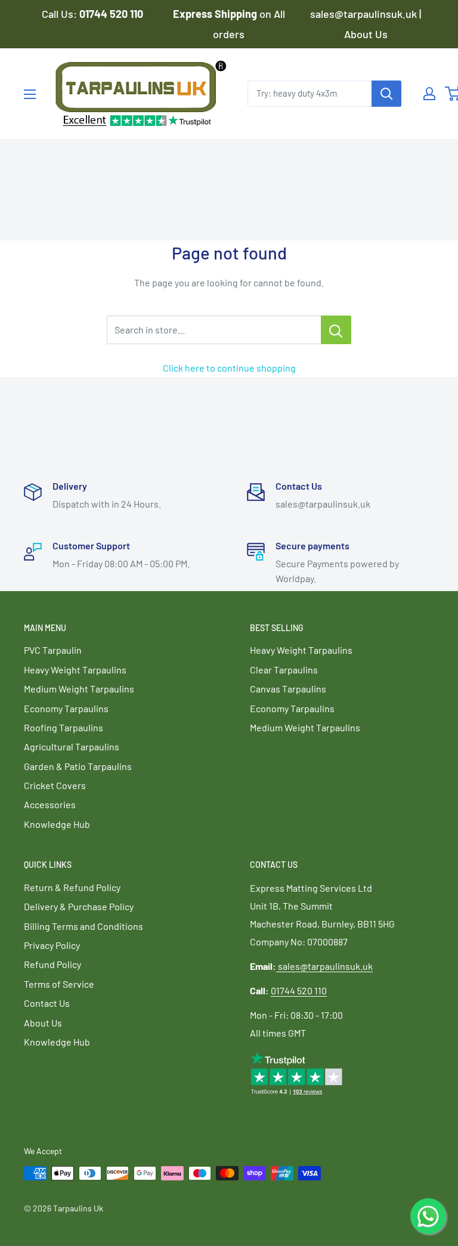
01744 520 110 (299, 990)
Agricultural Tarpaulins (71, 746)
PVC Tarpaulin (53, 650)
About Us (366, 34)
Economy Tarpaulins (66, 708)
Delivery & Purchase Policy (79, 906)
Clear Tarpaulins (284, 669)
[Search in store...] (336, 330)
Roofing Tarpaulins (63, 727)
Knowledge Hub (57, 824)
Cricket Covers (55, 785)
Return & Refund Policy (72, 887)
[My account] (429, 93)
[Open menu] (30, 94)
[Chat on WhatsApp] (428, 1216)
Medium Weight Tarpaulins (79, 688)
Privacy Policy (52, 945)
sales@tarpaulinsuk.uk (325, 966)
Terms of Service (59, 984)
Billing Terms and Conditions (83, 926)
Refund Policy (52, 964)
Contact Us (47, 1003)
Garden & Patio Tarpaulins (78, 766)
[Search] (386, 94)
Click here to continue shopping (229, 367)
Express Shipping (216, 13)
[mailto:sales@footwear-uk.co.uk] (277, 966)
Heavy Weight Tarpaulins (75, 669)
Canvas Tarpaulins (288, 688)
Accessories (50, 804)
